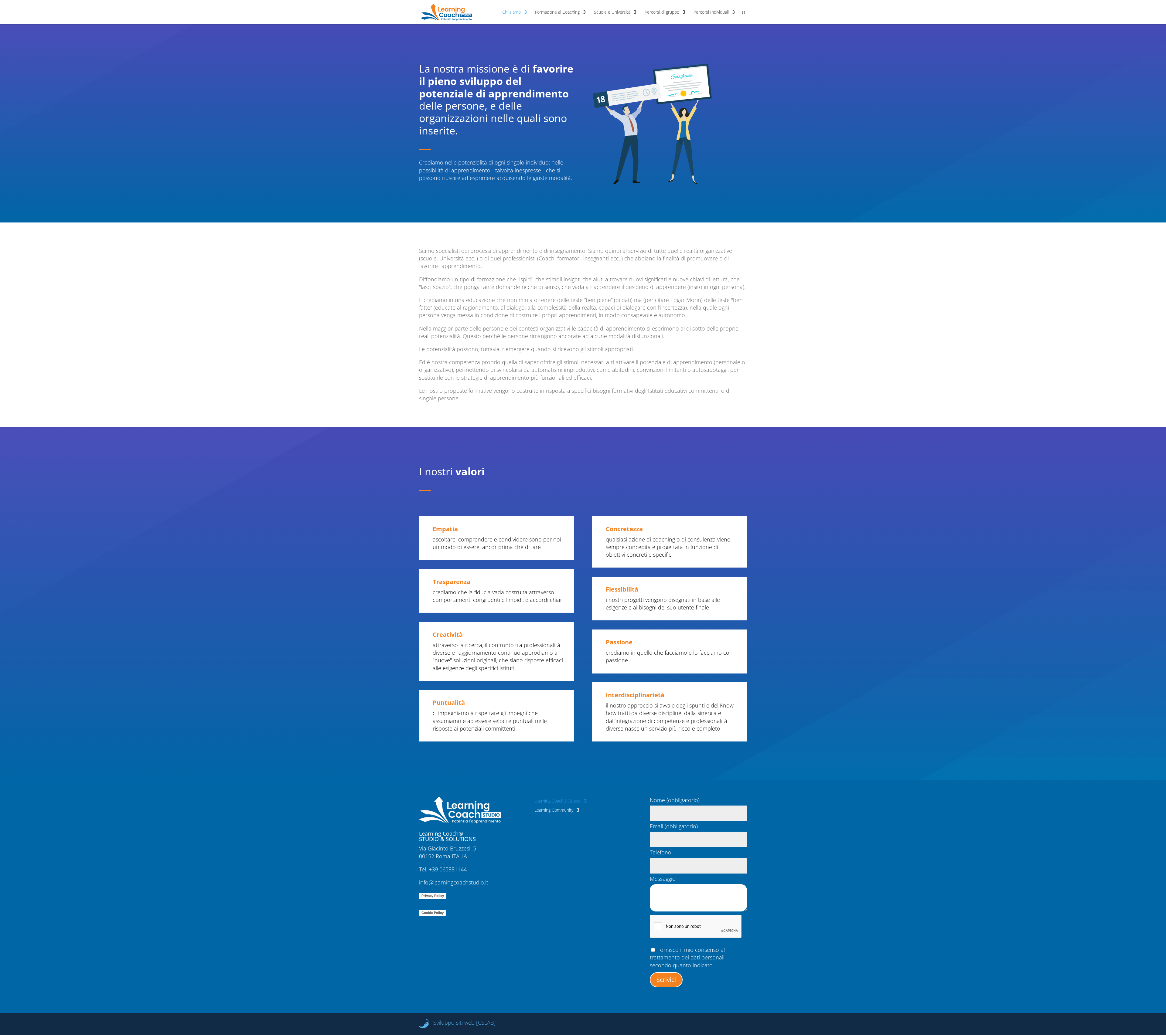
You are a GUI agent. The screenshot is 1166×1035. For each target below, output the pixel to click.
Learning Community (553, 810)
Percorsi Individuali (711, 12)
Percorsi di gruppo (662, 12)
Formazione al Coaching (557, 12)
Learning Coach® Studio (557, 801)
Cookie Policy (432, 913)
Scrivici (666, 980)
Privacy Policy (432, 896)
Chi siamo (511, 12)
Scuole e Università (612, 12)
